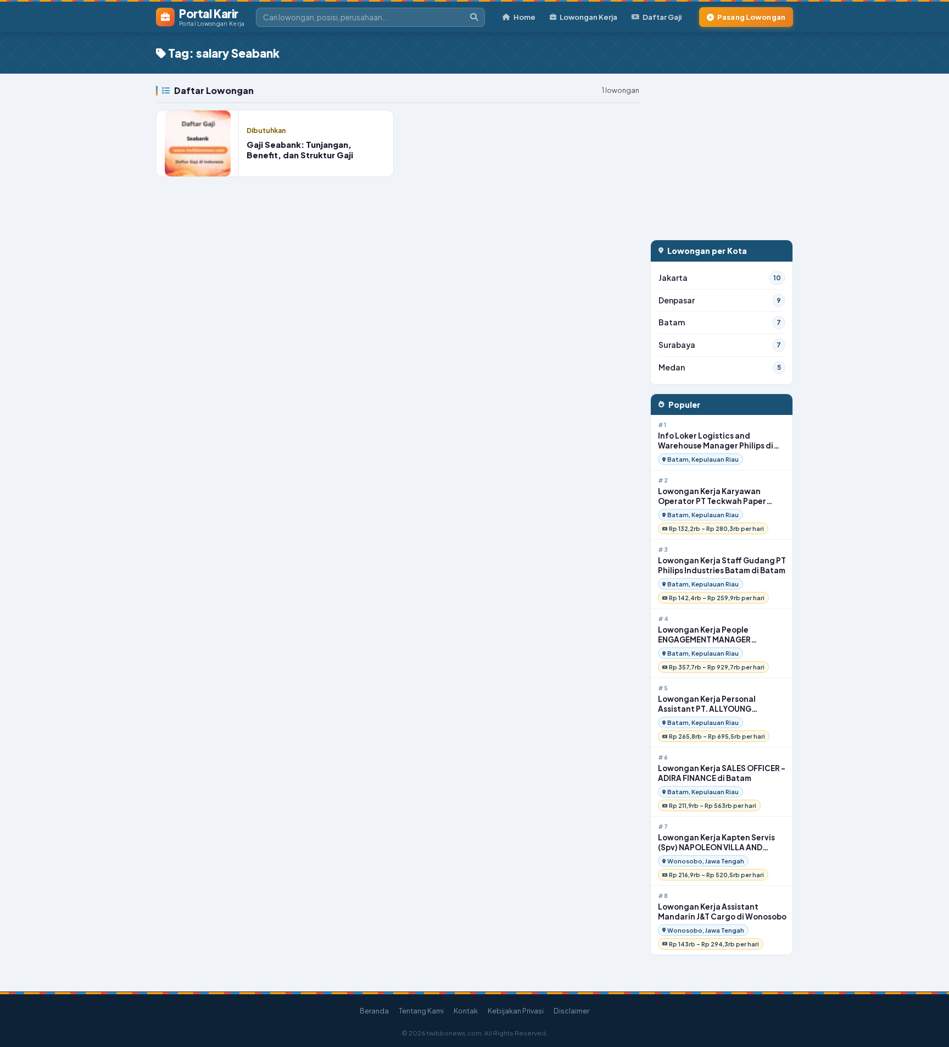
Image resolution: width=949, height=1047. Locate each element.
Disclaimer (571, 1010)
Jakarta (719, 277)
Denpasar (719, 300)
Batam (719, 322)
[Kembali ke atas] (926, 1024)
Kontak (466, 1010)
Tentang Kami (421, 1010)
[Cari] (474, 17)
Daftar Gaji (662, 16)
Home (524, 16)
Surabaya (719, 345)
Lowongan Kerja (588, 16)
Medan (719, 367)
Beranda (374, 1010)
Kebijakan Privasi (516, 1010)
